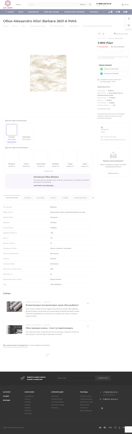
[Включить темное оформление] (117, 4)
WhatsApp (102, 408)
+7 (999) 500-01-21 (103, 4)
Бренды (6, 400)
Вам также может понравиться (15, 345)
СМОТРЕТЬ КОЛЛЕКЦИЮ (45, 186)
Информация (57, 392)
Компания (29, 392)
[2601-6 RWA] (48, 73)
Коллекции (84, 407)
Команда (28, 402)
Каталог (7, 392)
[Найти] (90, 4)
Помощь (84, 392)
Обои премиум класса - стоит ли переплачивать (49, 328)
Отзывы (65, 198)
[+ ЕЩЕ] (103, 12)
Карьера (28, 407)
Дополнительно (80, 198)
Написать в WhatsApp (111, 69)
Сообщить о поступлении (113, 53)
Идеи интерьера (85, 410)
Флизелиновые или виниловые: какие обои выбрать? (52, 305)
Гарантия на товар (57, 405)
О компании (29, 396)
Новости (28, 399)
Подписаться (103, 378)
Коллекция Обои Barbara (46, 177)
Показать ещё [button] (48, 171)
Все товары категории (108, 137)
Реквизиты (28, 413)
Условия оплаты (56, 399)
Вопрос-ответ (84, 405)
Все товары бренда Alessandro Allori (113, 139)
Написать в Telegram (111, 73)
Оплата (53, 198)
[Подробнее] (88, 303)
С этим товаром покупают (39, 345)
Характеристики (12, 198)
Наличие (27, 198)
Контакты (28, 410)
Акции (6, 396)
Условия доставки (57, 402)
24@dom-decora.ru (110, 399)
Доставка (40, 198)
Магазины (54, 396)
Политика (54, 407)
